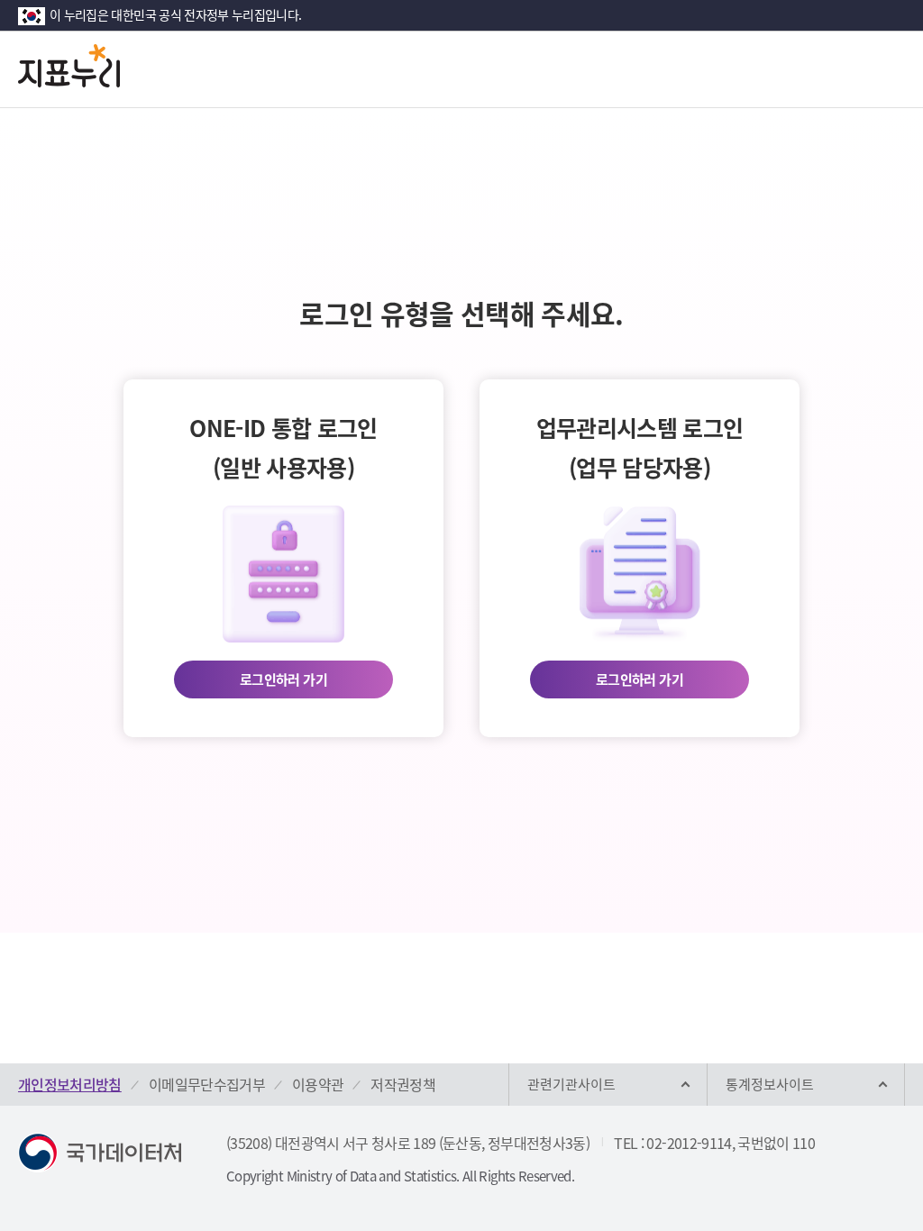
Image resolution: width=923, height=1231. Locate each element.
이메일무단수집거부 (207, 1084)
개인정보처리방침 (70, 1084)
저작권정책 (402, 1084)
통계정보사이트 (770, 1084)
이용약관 (317, 1084)
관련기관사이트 (571, 1084)
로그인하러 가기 (283, 679)
